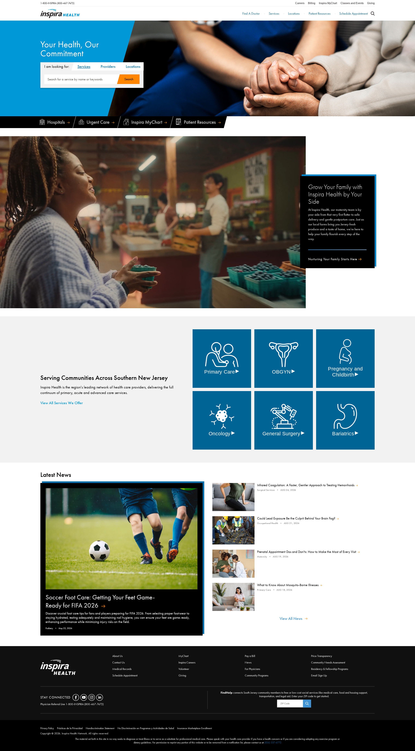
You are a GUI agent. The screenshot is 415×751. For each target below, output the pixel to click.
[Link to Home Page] (76, 668)
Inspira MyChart (328, 3)
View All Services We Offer (61, 403)
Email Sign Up (319, 675)
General (283, 433)
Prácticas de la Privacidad (70, 728)
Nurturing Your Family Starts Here (332, 259)
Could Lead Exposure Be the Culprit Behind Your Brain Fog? (296, 518)
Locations (294, 13)
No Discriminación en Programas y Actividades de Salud (146, 728)
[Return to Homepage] (60, 13)
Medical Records (121, 669)
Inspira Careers (186, 662)
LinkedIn (99, 697)
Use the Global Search (373, 14)
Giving (371, 3)
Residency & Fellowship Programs (329, 669)
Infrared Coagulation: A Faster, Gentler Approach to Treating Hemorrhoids (305, 485)
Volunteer (183, 669)
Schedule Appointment (353, 13)
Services (274, 13)
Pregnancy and (345, 372)
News (248, 662)
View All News (291, 618)
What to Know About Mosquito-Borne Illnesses (288, 585)
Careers (299, 3)
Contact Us (118, 662)
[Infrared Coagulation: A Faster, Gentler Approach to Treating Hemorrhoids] (233, 497)
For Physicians (252, 669)
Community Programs (256, 675)
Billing (311, 3)
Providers (108, 66)
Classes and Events (352, 3)
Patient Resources (319, 13)
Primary (221, 372)
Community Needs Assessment (328, 662)
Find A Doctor (251, 13)
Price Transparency (321, 656)
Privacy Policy (47, 728)
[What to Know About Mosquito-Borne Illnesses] (233, 597)
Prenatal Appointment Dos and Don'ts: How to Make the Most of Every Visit (306, 552)
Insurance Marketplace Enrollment (194, 728)
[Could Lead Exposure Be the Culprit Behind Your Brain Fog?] (233, 530)
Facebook (75, 697)
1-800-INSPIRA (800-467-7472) (57, 3)
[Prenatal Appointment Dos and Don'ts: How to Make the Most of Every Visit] (233, 564)
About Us (117, 656)
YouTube (83, 697)
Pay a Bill (250, 656)
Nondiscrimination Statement (100, 728)
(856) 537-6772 (272, 742)
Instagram (91, 697)
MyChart (183, 656)
